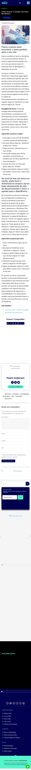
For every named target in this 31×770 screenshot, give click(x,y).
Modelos (7, 396)
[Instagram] (12, 382)
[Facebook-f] (17, 703)
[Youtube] (18, 382)
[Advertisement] (15, 345)
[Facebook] (15, 382)
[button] (28, 3)
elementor (8, 394)
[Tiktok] (14, 703)
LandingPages (24, 394)
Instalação (15, 394)
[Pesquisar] (27, 484)
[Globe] (23, 703)
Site (3, 447)
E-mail (4, 440)
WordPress (4, 8)
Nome (3, 433)
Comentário (5, 417)
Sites (12, 396)
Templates (19, 396)
